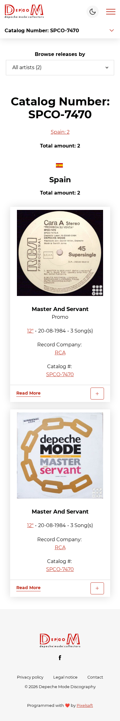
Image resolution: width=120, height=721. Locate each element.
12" (30, 331)
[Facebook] (60, 657)
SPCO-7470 (60, 374)
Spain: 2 (60, 132)
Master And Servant (60, 309)
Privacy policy (30, 677)
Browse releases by (60, 54)
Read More (28, 393)
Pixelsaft (85, 705)
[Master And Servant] (60, 253)
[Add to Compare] (97, 394)
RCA (60, 353)
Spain (60, 179)
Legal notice (65, 677)
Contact (95, 677)
